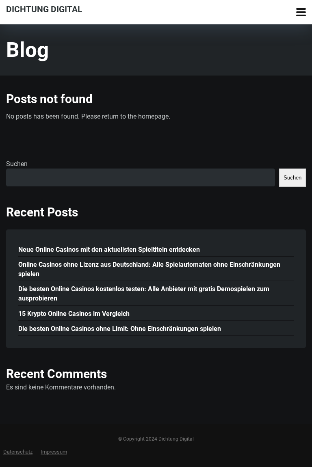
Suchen (17, 164)
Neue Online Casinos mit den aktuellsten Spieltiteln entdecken (109, 249)
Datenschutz (17, 452)
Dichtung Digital (44, 8)
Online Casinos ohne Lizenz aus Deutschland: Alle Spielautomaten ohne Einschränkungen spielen (149, 269)
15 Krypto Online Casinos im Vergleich (74, 314)
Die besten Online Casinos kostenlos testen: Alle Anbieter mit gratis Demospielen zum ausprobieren (143, 293)
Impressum (54, 452)
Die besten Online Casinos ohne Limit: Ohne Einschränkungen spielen (119, 329)
